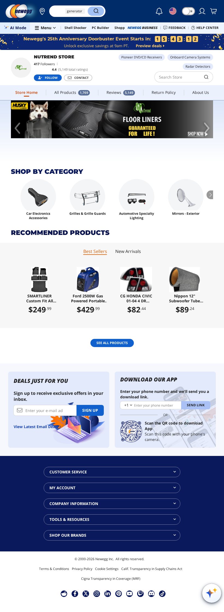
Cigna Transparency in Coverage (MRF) (110, 578)
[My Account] (202, 11)
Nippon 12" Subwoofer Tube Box (184, 298)
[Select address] (40, 11)
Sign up (90, 410)
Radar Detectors (197, 66)
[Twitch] (140, 593)
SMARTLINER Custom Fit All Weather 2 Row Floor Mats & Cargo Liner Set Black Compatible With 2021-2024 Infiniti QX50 (39, 298)
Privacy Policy (82, 568)
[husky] (112, 119)
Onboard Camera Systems (190, 57)
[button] (40, 11)
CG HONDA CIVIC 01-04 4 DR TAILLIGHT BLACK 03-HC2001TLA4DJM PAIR (136, 298)
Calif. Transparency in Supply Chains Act (151, 568)
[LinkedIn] (107, 593)
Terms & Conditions (54, 568)
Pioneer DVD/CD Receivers (141, 57)
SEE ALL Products (112, 343)
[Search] (96, 11)
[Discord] (151, 593)
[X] (85, 593)
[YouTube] (129, 593)
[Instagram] (97, 593)
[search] (206, 76)
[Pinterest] (118, 593)
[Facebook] (74, 593)
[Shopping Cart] (214, 11)
